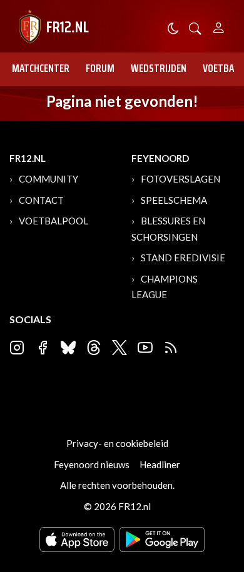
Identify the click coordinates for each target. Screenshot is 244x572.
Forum (100, 68)
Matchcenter (40, 68)
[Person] (218, 26)
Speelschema (174, 200)
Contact (41, 200)
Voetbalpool (53, 220)
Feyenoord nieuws (92, 464)
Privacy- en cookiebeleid (117, 443)
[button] (195, 27)
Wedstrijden (158, 68)
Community (48, 178)
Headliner (160, 464)
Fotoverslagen (180, 178)
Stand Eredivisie (183, 257)
